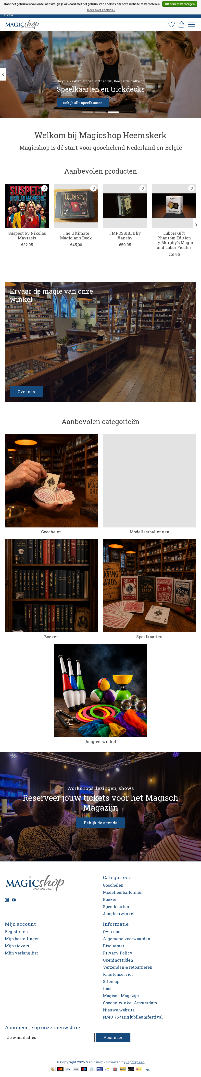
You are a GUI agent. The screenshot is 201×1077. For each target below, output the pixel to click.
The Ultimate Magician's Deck (76, 235)
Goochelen (51, 531)
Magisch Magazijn (121, 995)
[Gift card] (115, 1069)
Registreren (16, 931)
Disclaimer (113, 945)
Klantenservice (118, 974)
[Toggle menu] (191, 24)
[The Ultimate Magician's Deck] (76, 206)
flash (108, 988)
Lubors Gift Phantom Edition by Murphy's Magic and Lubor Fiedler (174, 240)
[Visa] (68, 1069)
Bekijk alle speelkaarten (82, 102)
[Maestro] (84, 1069)
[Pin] (100, 1069)
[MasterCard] (60, 1069)
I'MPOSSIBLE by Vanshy (125, 235)
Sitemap (111, 981)
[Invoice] (92, 1069)
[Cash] (53, 1069)
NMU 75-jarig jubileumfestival (133, 1017)
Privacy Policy (117, 952)
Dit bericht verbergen (180, 4)
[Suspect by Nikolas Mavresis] (27, 206)
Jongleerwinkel (100, 741)
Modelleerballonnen (149, 531)
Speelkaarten (149, 636)
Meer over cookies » (101, 10)
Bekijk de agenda (100, 822)
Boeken (51, 636)
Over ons (111, 931)
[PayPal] (123, 1069)
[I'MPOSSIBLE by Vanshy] (125, 206)
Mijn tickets (17, 945)
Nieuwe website (119, 1009)
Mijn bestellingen (22, 938)
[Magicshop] (22, 24)
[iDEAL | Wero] (139, 1069)
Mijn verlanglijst (21, 952)
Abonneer (113, 1037)
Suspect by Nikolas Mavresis (27, 235)
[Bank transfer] (76, 1069)
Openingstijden (118, 960)
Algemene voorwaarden (126, 938)
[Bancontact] (107, 1069)
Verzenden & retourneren (127, 967)
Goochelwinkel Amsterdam (130, 1002)
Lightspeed (135, 1062)
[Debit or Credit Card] (131, 1069)
